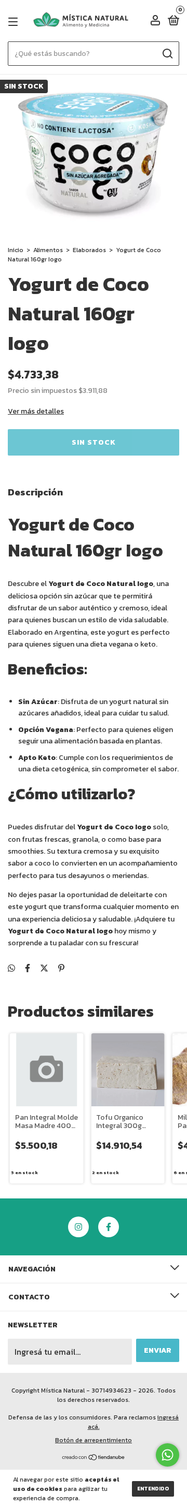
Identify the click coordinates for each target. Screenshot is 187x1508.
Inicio (15, 250)
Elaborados (89, 250)
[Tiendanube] (93, 1458)
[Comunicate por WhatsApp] (167, 1455)
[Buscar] (167, 54)
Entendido (153, 1488)
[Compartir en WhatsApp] (11, 968)
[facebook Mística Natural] (108, 1227)
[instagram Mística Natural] (78, 1227)
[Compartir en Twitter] (44, 968)
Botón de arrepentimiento (93, 1440)
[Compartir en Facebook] (27, 968)
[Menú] (15, 21)
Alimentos (48, 250)
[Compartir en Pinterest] (61, 968)
